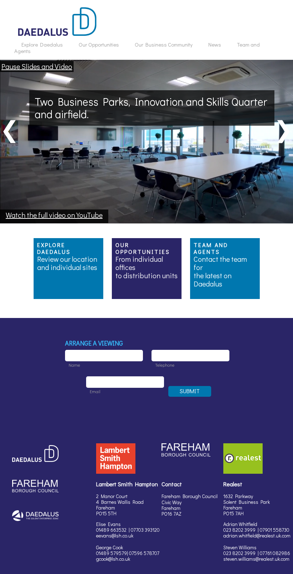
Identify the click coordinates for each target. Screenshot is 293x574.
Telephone (164, 365)
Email (95, 391)
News (214, 44)
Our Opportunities (99, 44)
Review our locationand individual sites (67, 263)
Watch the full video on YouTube (54, 215)
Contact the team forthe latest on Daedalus (220, 271)
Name (74, 365)
